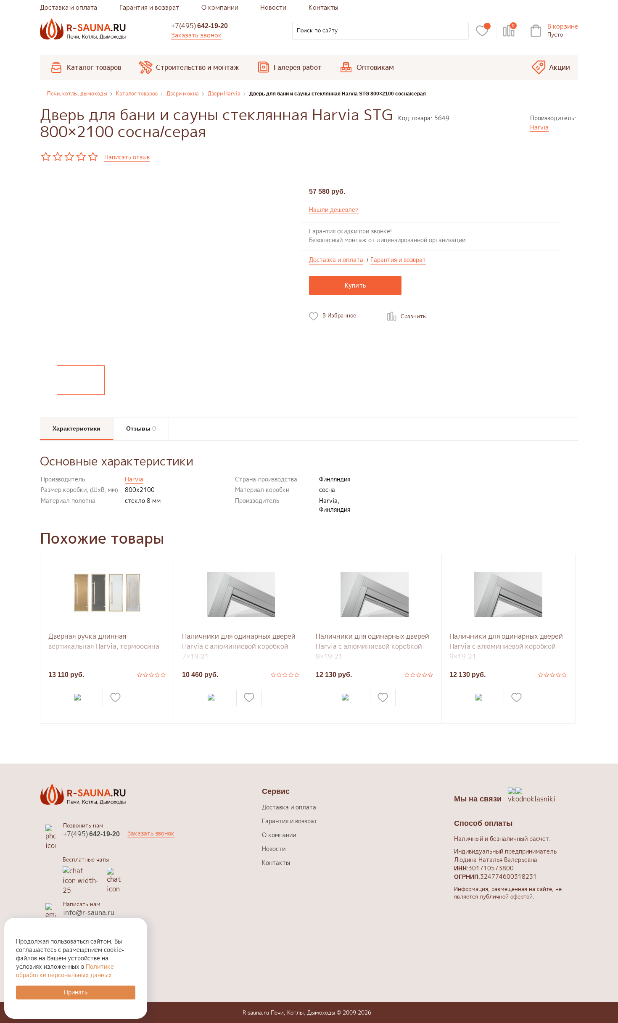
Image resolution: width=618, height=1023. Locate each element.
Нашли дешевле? (334, 210)
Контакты (323, 7)
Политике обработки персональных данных (65, 970)
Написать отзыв (127, 157)
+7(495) (199, 25)
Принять (75, 992)
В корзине (562, 26)
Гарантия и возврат (149, 7)
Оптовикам (375, 67)
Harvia (539, 127)
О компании (219, 7)
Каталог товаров (94, 67)
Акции (559, 67)
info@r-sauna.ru (88, 912)
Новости (273, 7)
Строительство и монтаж (197, 67)
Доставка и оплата (68, 7)
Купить (355, 285)
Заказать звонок (196, 35)
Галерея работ (298, 67)
